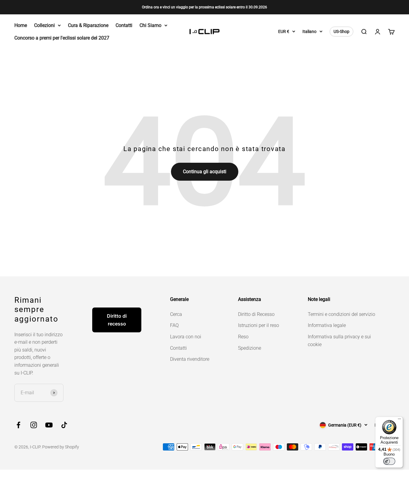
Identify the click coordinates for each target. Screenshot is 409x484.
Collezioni (44, 25)
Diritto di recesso (117, 320)
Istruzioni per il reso (258, 325)
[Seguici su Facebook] (18, 425)
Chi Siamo (150, 25)
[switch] (389, 461)
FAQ (174, 325)
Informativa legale (327, 325)
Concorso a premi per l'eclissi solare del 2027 (61, 38)
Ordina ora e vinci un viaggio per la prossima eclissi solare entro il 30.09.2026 (204, 7)
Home (20, 25)
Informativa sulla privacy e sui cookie (339, 340)
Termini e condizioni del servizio (341, 314)
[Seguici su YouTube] (49, 425)
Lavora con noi (185, 337)
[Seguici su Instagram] (34, 425)
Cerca (176, 314)
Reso (243, 337)
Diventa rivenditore (189, 359)
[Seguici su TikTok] (64, 425)
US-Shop (341, 31)
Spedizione (249, 348)
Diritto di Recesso (256, 314)
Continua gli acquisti (204, 171)
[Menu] (399, 420)
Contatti (124, 25)
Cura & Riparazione (88, 25)
